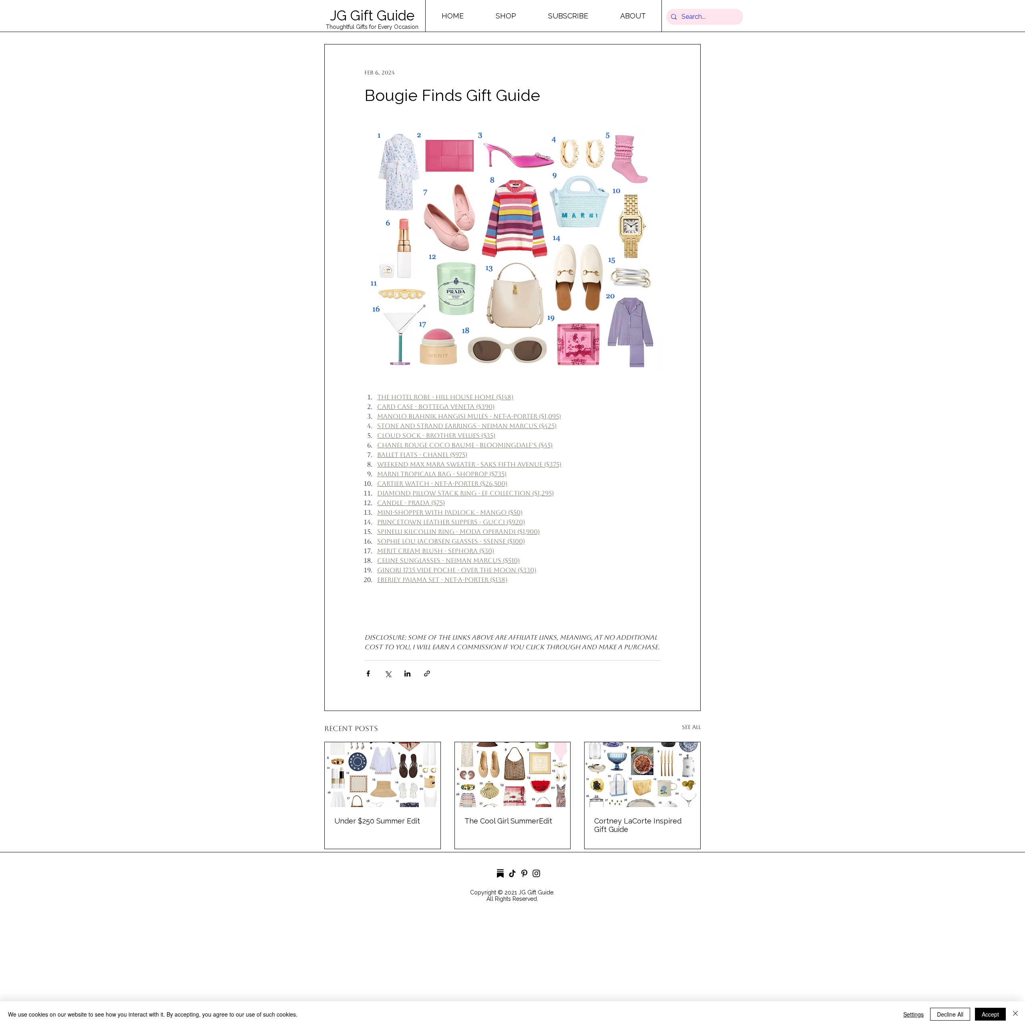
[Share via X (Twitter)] (388, 673)
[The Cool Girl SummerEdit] (513, 774)
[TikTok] (512, 873)
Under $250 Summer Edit (377, 821)
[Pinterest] (524, 873)
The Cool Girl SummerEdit (508, 821)
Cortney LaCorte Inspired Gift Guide (637, 825)
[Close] (1015, 1014)
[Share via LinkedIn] (407, 673)
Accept (990, 1014)
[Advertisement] (240, 970)
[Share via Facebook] (368, 673)
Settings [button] (913, 1014)
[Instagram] (536, 873)
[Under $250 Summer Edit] (382, 774)
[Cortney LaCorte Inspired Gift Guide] (642, 774)
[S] (500, 873)
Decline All (950, 1014)
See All (691, 727)
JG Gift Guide (372, 15)
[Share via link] (427, 673)
